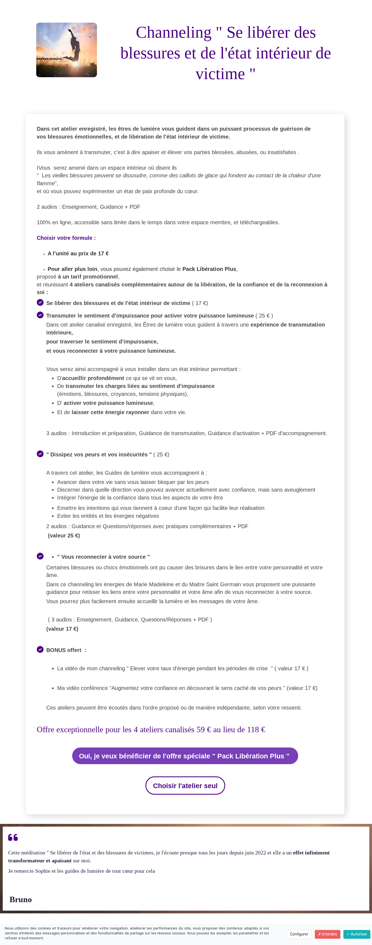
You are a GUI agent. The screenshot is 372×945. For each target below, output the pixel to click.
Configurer (299, 934)
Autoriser (358, 934)
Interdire (329, 934)
